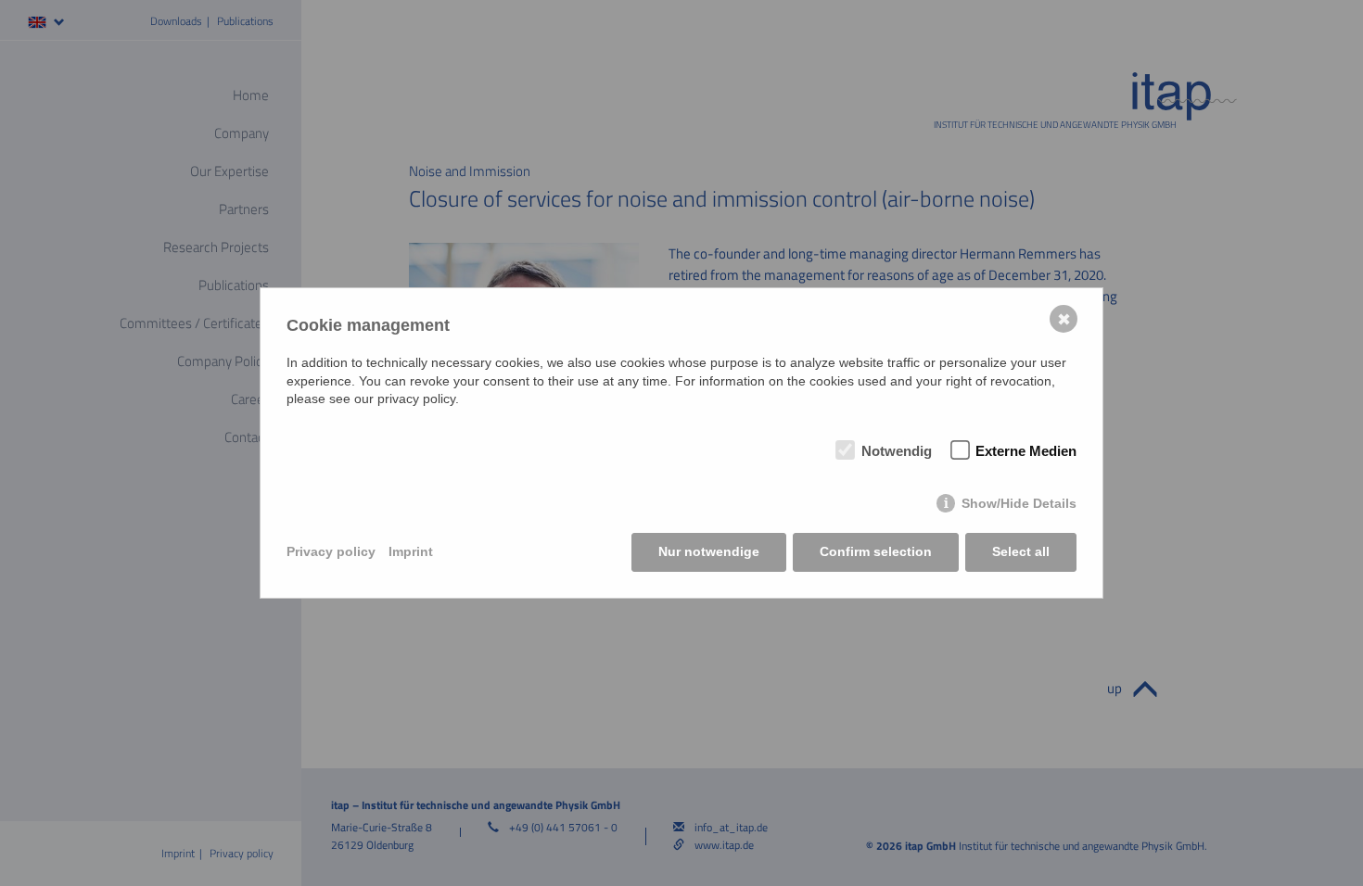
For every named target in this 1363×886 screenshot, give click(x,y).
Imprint (411, 551)
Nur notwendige (708, 551)
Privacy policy (331, 551)
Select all (1021, 551)
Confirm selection (876, 551)
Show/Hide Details (1019, 503)
